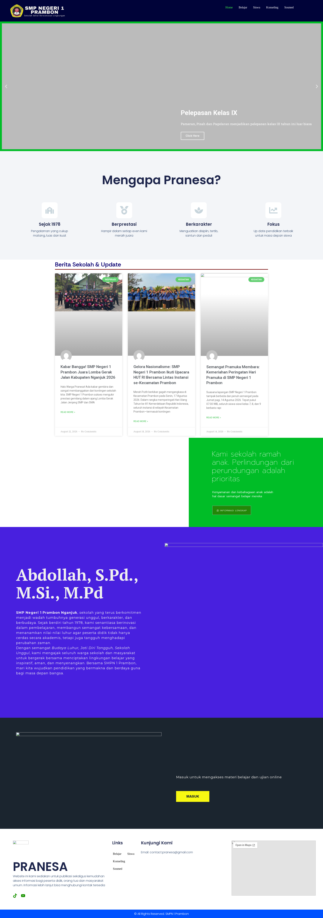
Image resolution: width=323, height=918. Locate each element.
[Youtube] (23, 896)
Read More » (68, 412)
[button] (6, 86)
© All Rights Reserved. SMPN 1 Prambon (161, 914)
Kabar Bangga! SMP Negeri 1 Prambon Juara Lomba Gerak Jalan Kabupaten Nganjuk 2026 (88, 372)
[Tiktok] (15, 896)
